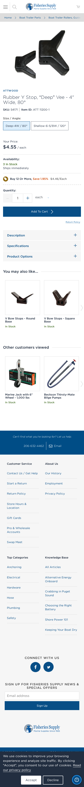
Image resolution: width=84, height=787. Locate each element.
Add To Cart (39, 211)
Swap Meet (14, 542)
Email (57, 446)
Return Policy (73, 222)
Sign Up (42, 705)
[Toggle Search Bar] (14, 6)
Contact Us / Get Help (22, 473)
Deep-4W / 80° (16, 126)
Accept (31, 780)
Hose (10, 597)
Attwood (10, 90)
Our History (53, 473)
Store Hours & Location (17, 506)
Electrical (13, 577)
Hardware (14, 587)
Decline (53, 780)
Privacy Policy (55, 493)
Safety (11, 618)
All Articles (53, 567)
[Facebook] (35, 664)
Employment (54, 483)
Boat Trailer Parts (30, 17)
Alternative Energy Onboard (58, 579)
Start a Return (17, 483)
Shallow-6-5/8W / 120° (50, 126)
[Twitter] (48, 664)
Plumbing (13, 608)
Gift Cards (14, 518)
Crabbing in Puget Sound (57, 593)
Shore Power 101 (56, 619)
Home (8, 17)
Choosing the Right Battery (58, 607)
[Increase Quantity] (27, 198)
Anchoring (14, 567)
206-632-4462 (34, 446)
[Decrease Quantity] (7, 198)
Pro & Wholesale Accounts (18, 530)
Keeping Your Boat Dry (61, 630)
